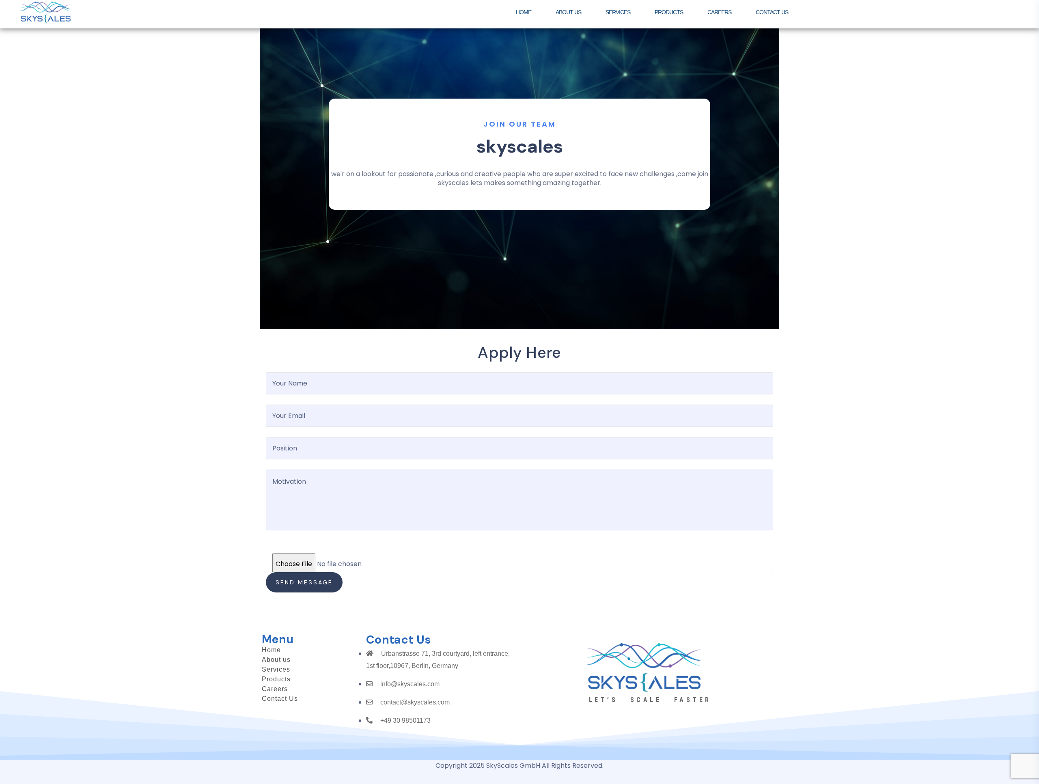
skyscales (519, 146)
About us (276, 660)
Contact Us (280, 699)
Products (276, 679)
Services (276, 669)
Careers (275, 689)
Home (271, 650)
